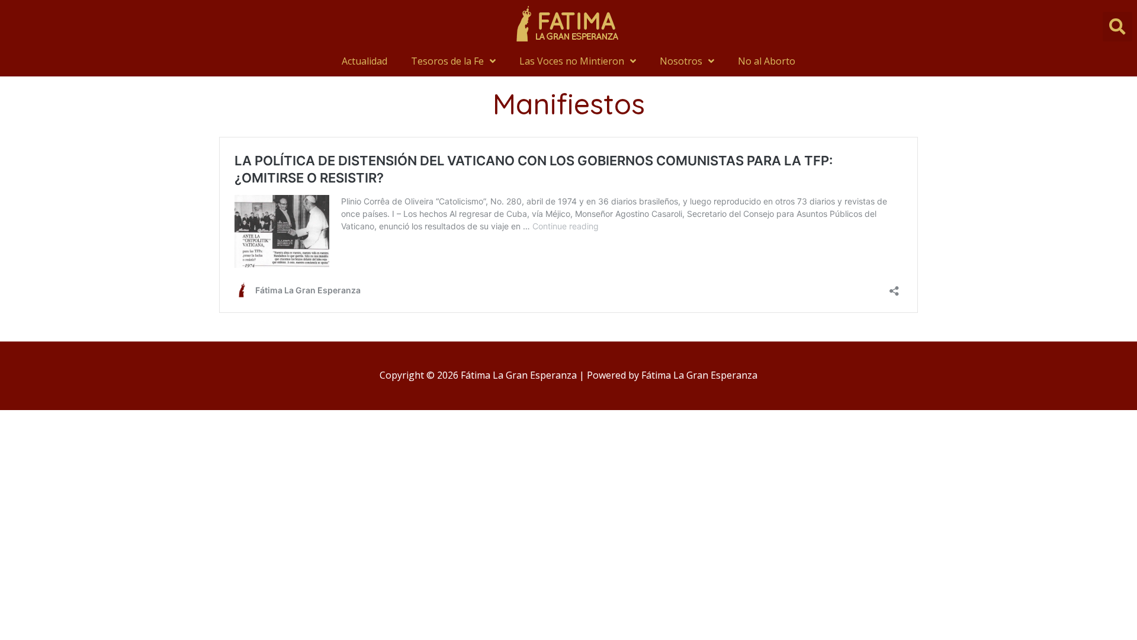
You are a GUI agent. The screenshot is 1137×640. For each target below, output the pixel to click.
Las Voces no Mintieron (571, 61)
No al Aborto (766, 61)
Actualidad (364, 61)
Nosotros (681, 61)
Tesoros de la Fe (447, 61)
